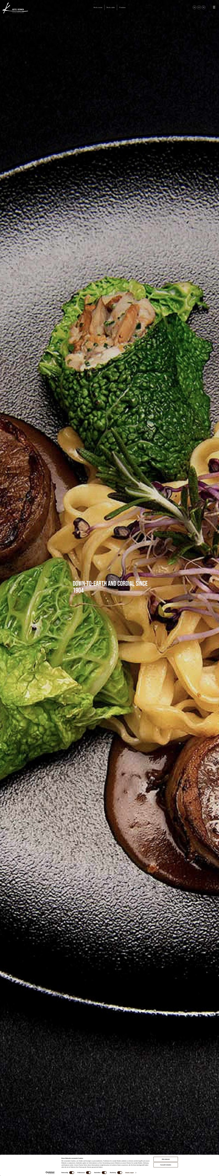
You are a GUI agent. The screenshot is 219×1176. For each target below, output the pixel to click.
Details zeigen (129, 1172)
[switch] (88, 1172)
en (199, 7)
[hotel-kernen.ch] (15, 8)
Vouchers (122, 7)
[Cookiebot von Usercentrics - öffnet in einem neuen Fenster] (50, 1172)
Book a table (111, 7)
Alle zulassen (166, 1159)
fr (203, 7)
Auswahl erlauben (165, 1165)
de (195, 7)
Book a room (98, 7)
